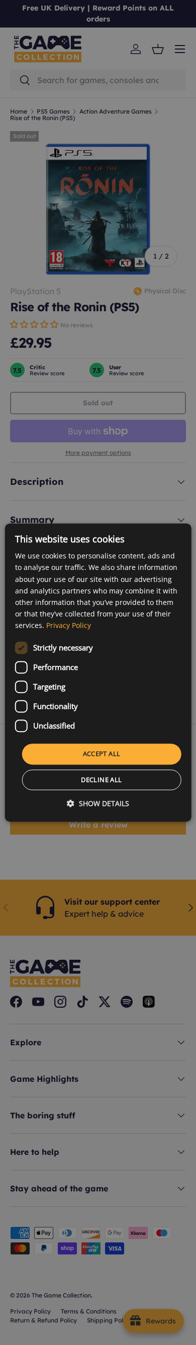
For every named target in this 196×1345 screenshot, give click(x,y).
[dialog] (98, 672)
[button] (98, 803)
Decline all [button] (101, 779)
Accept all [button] (102, 753)
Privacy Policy (68, 625)
